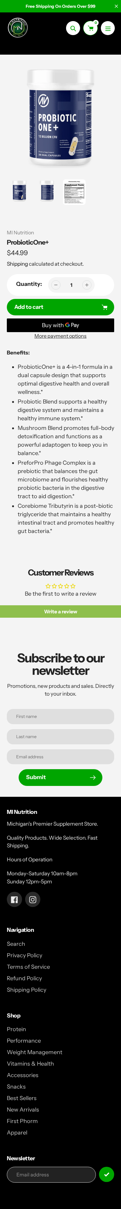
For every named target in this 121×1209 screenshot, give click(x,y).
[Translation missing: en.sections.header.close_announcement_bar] (116, 6)
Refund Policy (24, 978)
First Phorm (22, 1121)
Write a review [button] (60, 611)
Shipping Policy (26, 989)
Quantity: (29, 284)
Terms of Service (28, 966)
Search (16, 944)
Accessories (22, 1075)
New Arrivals (23, 1109)
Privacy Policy (24, 955)
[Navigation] (108, 28)
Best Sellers (22, 1098)
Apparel (17, 1132)
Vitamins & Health (30, 1063)
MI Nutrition (20, 232)
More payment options (60, 336)
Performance (24, 1040)
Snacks (16, 1086)
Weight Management (34, 1052)
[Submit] (106, 1174)
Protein (16, 1029)
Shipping (17, 264)
